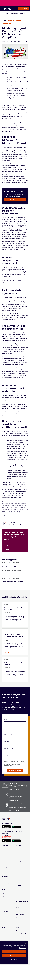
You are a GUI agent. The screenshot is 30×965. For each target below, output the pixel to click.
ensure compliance (14, 464)
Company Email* (9, 748)
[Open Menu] (2, 9)
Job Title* (6, 741)
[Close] (25, 943)
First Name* (7, 720)
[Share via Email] (27, 41)
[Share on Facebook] (22, 41)
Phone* (6, 755)
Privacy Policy (22, 762)
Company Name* (9, 734)
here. (11, 765)
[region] (14, 952)
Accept (14, 951)
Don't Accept (13, 955)
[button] (15, 770)
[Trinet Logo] (8, 9)
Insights (7, 13)
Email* (6, 546)
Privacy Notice (23, 948)
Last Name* (7, 727)
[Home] (3, 13)
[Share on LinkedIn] (25, 41)
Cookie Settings (14, 959)
